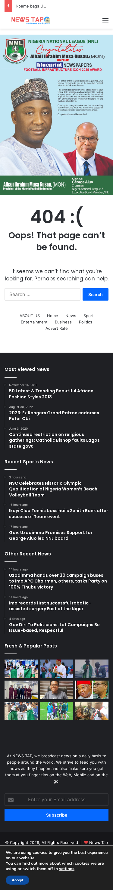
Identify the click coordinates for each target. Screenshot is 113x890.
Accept (17, 880)
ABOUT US (30, 315)
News (70, 315)
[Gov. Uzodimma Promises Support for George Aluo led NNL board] (91, 690)
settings (66, 869)
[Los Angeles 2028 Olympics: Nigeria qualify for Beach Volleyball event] (21, 711)
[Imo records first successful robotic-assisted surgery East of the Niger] (21, 690)
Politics (85, 322)
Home (52, 315)
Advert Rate (57, 328)
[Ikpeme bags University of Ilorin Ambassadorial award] (91, 669)
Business (63, 322)
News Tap (98, 842)
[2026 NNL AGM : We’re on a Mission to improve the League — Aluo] (91, 711)
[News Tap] (29, 20)
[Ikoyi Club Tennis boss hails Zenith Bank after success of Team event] (56, 690)
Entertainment (34, 322)
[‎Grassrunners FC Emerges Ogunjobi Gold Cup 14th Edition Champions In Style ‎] (56, 711)
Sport (88, 315)
